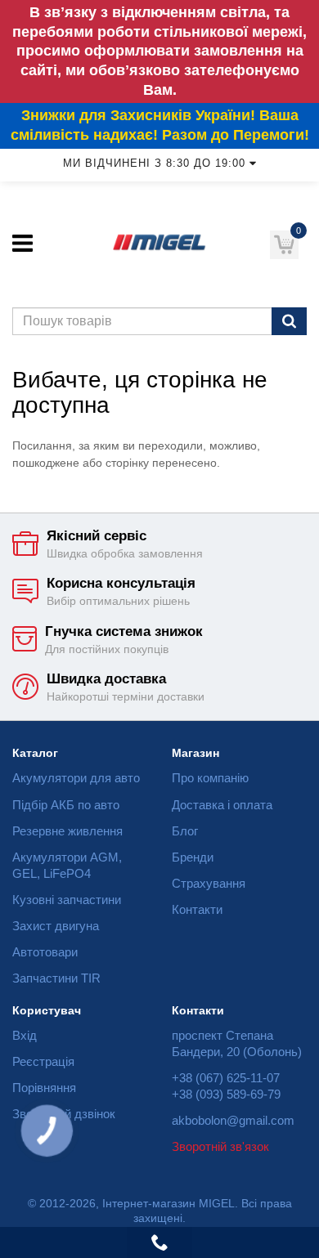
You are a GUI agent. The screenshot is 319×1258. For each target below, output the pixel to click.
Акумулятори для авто (76, 778)
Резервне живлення (67, 831)
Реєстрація (43, 1061)
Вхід (24, 1035)
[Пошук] (289, 321)
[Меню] (22, 243)
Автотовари (45, 952)
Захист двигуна (55, 926)
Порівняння (44, 1088)
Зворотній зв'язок (220, 1146)
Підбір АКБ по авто (65, 805)
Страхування (208, 883)
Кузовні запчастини (66, 900)
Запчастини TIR (56, 978)
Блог (185, 831)
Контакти (197, 909)
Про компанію (210, 778)
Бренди (192, 857)
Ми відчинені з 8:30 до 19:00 (154, 163)
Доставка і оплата (222, 805)
